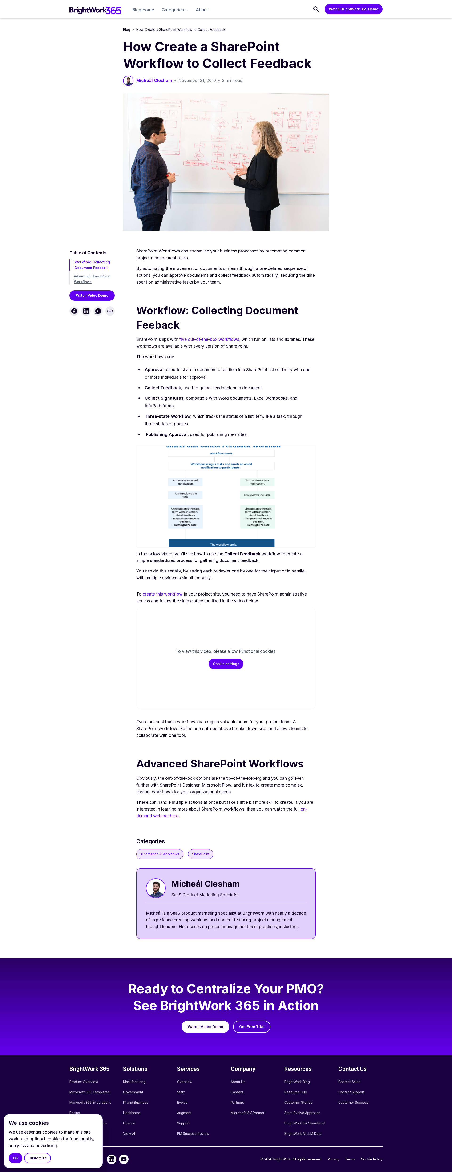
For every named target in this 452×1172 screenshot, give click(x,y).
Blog (126, 30)
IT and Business (135, 1102)
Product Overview (83, 1082)
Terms (350, 1159)
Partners (237, 1102)
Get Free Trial (251, 1026)
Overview (184, 1082)
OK (15, 1158)
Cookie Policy (372, 1159)
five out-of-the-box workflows (209, 339)
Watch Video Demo (92, 295)
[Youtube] (124, 1159)
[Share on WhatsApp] (98, 311)
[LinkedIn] (111, 1159)
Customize (37, 1158)
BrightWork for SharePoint (304, 1123)
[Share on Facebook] (74, 311)
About (202, 9)
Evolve (182, 1102)
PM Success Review (193, 1133)
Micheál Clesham (154, 80)
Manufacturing (134, 1082)
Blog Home (143, 9)
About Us (238, 1082)
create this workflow (163, 594)
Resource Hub (295, 1092)
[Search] (316, 9)
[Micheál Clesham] (226, 904)
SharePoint (200, 854)
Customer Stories (298, 1102)
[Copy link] (110, 311)
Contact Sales (349, 1082)
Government (133, 1092)
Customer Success (353, 1102)
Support (183, 1123)
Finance (129, 1123)
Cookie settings (226, 664)
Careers (237, 1092)
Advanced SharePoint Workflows (92, 279)
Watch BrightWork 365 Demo (353, 9)
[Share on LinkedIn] (86, 311)
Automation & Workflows (159, 854)
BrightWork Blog (297, 1082)
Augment (184, 1113)
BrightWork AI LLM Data (302, 1133)
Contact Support (351, 1092)
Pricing (74, 1113)
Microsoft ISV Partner (247, 1113)
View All (129, 1133)
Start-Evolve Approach (302, 1113)
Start (181, 1092)
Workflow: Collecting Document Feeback (92, 265)
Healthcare (131, 1113)
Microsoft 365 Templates (90, 1092)
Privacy (333, 1159)
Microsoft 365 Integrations (90, 1102)
